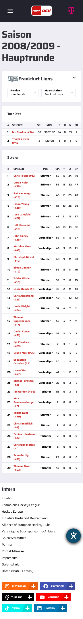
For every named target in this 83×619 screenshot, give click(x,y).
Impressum (9, 557)
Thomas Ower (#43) (20, 141)
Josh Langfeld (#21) (22, 216)
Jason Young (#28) (21, 206)
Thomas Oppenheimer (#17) (22, 321)
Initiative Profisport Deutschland (25, 518)
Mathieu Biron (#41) (22, 248)
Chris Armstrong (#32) (24, 298)
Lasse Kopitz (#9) (24, 289)
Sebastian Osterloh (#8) (22, 361)
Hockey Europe (12, 511)
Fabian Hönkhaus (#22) (24, 436)
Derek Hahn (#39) (21, 184)
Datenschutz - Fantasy (17, 571)
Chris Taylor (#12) (24, 176)
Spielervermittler (14, 538)
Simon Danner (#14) (22, 269)
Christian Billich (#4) (23, 425)
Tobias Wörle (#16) (22, 280)
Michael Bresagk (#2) (24, 383)
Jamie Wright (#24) (22, 308)
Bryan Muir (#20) (24, 353)
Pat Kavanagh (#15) (22, 195)
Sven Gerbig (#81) (21, 457)
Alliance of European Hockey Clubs (26, 524)
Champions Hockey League (21, 504)
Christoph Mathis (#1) (24, 446)
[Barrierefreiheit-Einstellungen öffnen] (73, 535)
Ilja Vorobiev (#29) (21, 344)
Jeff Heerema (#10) (22, 227)
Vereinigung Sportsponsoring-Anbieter (29, 531)
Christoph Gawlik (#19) (24, 259)
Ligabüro (8, 498)
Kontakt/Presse (13, 551)
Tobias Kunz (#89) (21, 415)
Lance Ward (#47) (21, 372)
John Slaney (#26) (21, 238)
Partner (7, 544)
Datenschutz (10, 564)
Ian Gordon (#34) (23, 132)
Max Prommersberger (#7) (24, 402)
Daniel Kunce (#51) (22, 333)
